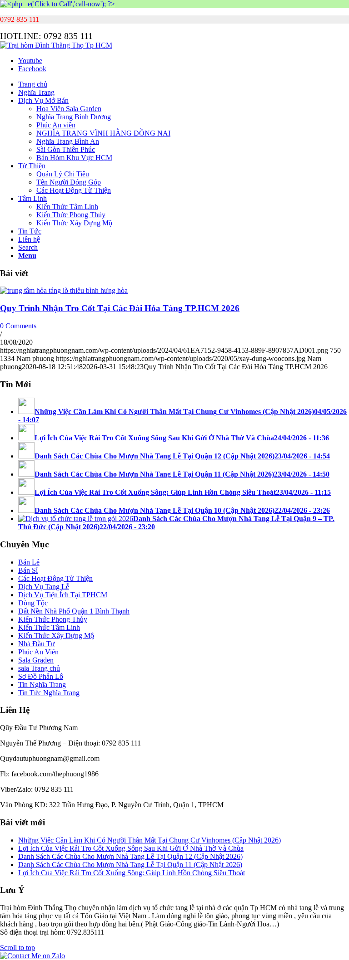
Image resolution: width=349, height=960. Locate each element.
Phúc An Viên (38, 652)
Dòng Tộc (33, 603)
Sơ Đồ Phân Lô (40, 676)
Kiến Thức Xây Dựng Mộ (56, 635)
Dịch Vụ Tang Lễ (43, 586)
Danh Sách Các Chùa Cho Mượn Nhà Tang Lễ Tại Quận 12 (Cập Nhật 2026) (130, 856)
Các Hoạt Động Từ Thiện (55, 578)
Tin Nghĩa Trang (42, 684)
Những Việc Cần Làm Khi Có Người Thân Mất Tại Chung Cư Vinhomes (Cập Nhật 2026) (149, 840)
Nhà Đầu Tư (36, 644)
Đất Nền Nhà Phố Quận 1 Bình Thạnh (74, 611)
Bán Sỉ (28, 570)
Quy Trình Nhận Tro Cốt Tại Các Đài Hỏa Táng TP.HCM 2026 (119, 308)
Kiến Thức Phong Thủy (52, 619)
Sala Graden (36, 660)
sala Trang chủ (39, 668)
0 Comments (18, 326)
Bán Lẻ (29, 562)
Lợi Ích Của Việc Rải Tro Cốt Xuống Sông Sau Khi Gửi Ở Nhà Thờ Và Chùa (131, 848)
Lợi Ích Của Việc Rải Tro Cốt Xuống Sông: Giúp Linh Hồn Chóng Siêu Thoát (131, 873)
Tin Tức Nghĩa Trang (49, 693)
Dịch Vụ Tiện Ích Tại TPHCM (62, 595)
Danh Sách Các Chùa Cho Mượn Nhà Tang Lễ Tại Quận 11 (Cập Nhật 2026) (130, 864)
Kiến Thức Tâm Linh (49, 627)
